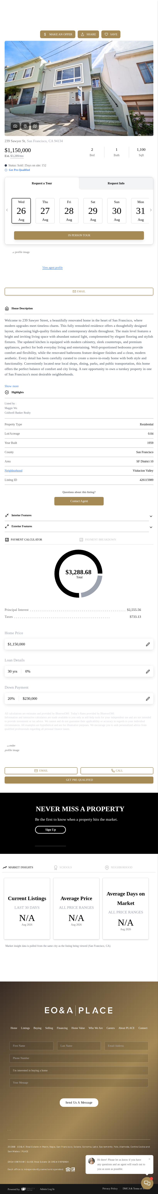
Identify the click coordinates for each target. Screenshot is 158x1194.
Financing (62, 1028)
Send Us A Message (79, 1102)
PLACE (25, 1151)
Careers (111, 1028)
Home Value (78, 1028)
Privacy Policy (110, 1188)
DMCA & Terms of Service (136, 1188)
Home (14, 1028)
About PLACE (126, 1028)
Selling (49, 1028)
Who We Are (96, 1028)
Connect (143, 1028)
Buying (37, 1028)
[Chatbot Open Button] (147, 1183)
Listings (25, 1028)
